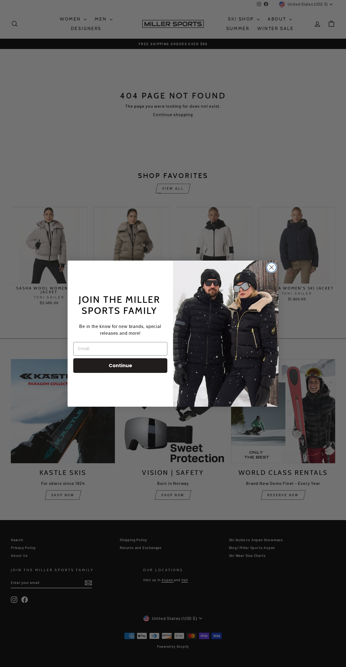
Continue (120, 365)
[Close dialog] (271, 267)
